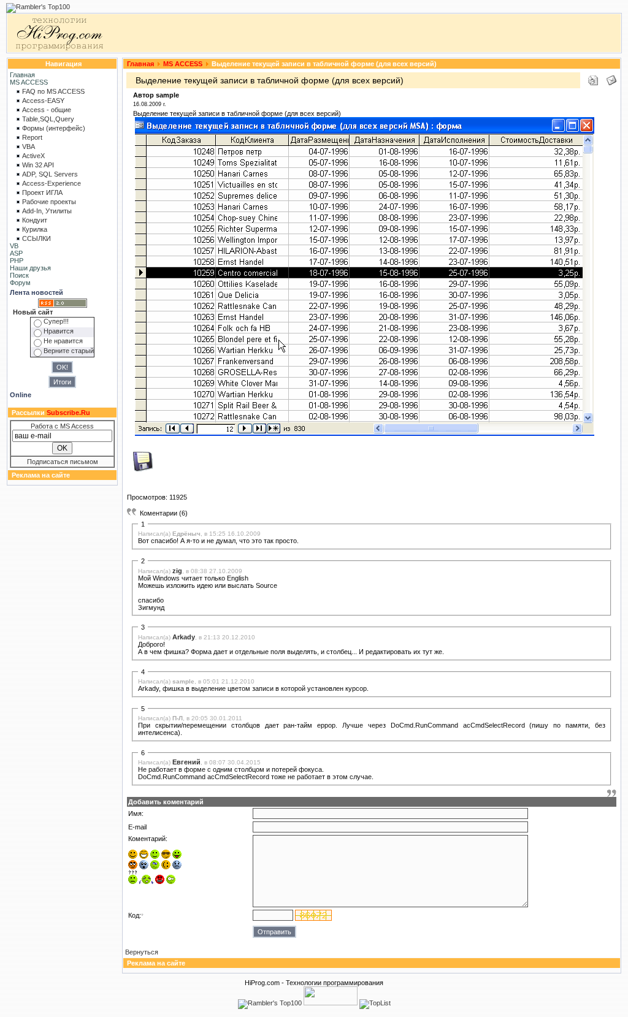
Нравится (59, 331)
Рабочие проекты (49, 201)
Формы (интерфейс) (53, 128)
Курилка (34, 229)
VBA (28, 146)
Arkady (183, 637)
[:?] (132, 881)
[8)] (165, 856)
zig (177, 570)
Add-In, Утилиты (47, 211)
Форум (20, 282)
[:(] (159, 881)
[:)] (132, 856)
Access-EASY (43, 100)
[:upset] (154, 866)
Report (32, 137)
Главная (22, 74)
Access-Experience (51, 183)
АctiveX (33, 155)
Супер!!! (56, 321)
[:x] (170, 881)
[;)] (154, 856)
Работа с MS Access (62, 426)
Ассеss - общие (46, 109)
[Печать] (593, 78)
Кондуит (34, 220)
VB (14, 245)
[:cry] (146, 881)
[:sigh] (177, 866)
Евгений (186, 762)
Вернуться (141, 952)
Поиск (19, 275)
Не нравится (63, 341)
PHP (16, 260)
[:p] (177, 856)
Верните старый (69, 350)
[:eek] (143, 866)
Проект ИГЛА (42, 192)
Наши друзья (30, 268)
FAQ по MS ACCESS (53, 91)
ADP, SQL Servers (50, 174)
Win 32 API (38, 165)
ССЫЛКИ (36, 238)
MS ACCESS (29, 82)
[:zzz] (165, 866)
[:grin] (143, 856)
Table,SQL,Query (48, 119)
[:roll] (132, 866)
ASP (16, 253)
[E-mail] (611, 78)
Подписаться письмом (62, 461)
